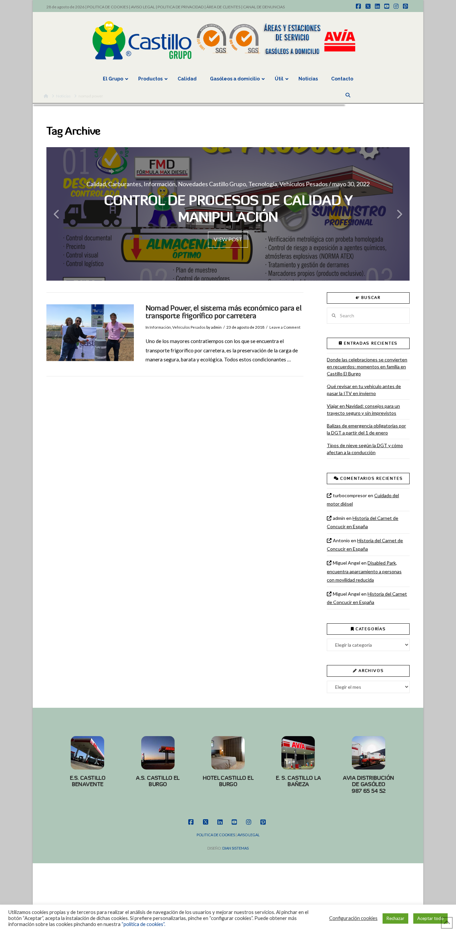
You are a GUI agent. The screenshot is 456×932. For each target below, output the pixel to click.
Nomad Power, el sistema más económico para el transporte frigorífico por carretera (223, 312)
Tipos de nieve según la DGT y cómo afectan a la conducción (365, 448)
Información (160, 327)
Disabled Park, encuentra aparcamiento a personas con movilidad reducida (364, 571)
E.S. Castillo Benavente (87, 781)
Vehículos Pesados (189, 327)
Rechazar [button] (395, 918)
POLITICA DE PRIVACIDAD (181, 6)
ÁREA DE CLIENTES (223, 6)
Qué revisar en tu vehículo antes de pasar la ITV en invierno (364, 389)
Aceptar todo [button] (430, 918)
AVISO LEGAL (143, 6)
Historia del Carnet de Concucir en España (362, 522)
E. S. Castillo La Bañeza (298, 781)
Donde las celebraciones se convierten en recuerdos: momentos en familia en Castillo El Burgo (367, 366)
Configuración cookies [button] (353, 918)
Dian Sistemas (235, 848)
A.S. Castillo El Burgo (158, 781)
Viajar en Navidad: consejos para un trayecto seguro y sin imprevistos (363, 409)
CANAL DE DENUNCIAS (264, 6)
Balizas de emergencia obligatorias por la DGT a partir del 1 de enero (366, 429)
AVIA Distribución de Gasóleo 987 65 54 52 (368, 784)
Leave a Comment (284, 327)
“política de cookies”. (143, 924)
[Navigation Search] (349, 95)
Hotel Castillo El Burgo (228, 781)
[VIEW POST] (90, 332)
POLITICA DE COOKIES (107, 6)
